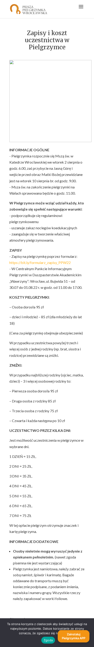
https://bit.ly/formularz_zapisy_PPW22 (40, 262)
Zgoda (48, 640)
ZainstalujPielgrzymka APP (73, 636)
